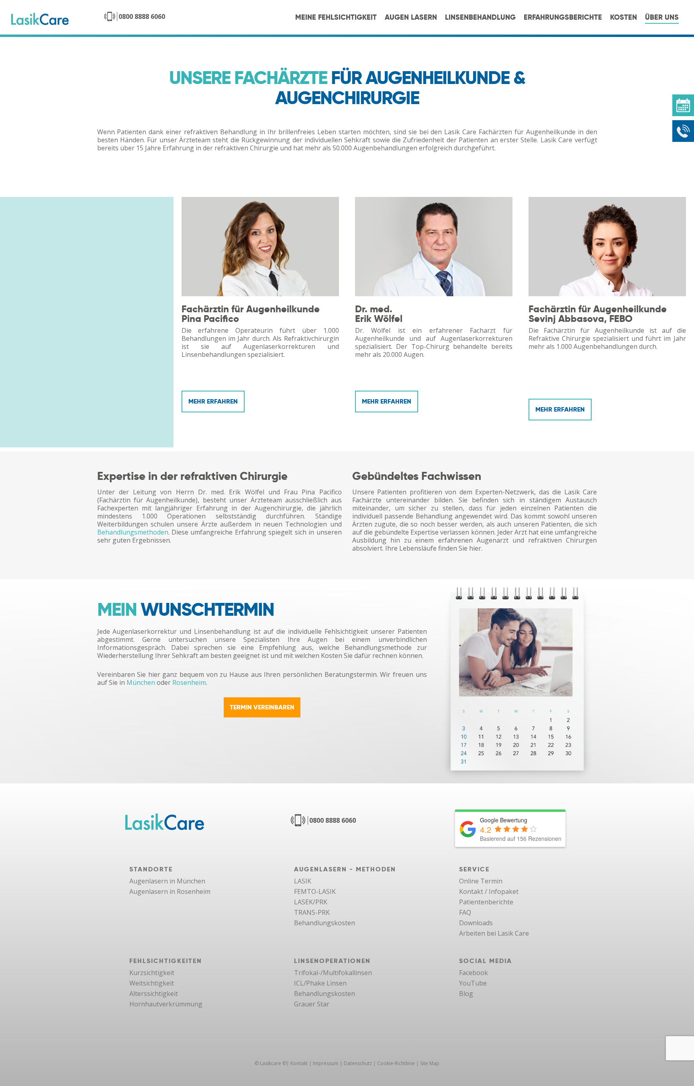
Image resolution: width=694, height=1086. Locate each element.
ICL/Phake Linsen (320, 983)
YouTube (473, 983)
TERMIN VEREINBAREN (262, 707)
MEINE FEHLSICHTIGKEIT (336, 17)
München (141, 682)
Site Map (429, 1063)
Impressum (326, 1063)
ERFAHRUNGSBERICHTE (563, 17)
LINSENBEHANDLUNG (480, 17)
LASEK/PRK (310, 901)
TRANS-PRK (312, 912)
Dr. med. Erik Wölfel (378, 314)
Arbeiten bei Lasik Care (494, 933)
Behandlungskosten (324, 922)
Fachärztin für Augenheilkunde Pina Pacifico (251, 314)
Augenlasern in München (167, 881)
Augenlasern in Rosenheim (169, 891)
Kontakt (299, 1063)
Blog (466, 993)
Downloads (476, 922)
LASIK (302, 881)
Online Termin (480, 881)
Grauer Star (311, 1004)
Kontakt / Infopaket (488, 891)
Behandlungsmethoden (132, 532)
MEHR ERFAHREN (213, 401)
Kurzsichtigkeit (151, 972)
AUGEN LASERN (411, 17)
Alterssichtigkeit (153, 993)
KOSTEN (623, 17)
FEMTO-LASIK (315, 891)
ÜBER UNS (662, 17)
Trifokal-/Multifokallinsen (333, 972)
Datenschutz (358, 1063)
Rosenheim (189, 682)
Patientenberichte (486, 901)
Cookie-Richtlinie (396, 1063)
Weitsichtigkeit (151, 983)
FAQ (465, 912)
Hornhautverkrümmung (165, 1004)
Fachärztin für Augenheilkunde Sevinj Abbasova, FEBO (598, 314)
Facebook (473, 972)
